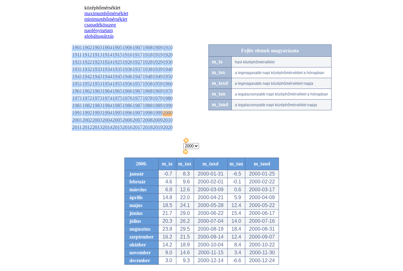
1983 (97, 105)
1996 (127, 112)
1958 (148, 83)
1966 (127, 91)
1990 (168, 105)
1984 (107, 105)
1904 (107, 47)
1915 (117, 54)
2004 (107, 120)
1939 (158, 69)
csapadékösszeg (100, 24)
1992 (87, 112)
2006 (127, 120)
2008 (148, 120)
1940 (168, 69)
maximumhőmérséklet (106, 13)
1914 (107, 54)
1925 (117, 62)
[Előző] (185, 141)
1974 (107, 98)
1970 (168, 91)
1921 (77, 62)
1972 (87, 98)
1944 (107, 76)
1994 (107, 112)
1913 (97, 54)
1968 (148, 91)
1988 (148, 105)
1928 (148, 62)
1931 (77, 69)
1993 (97, 112)
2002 (87, 120)
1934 (107, 69)
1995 (117, 112)
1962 (87, 91)
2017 (138, 127)
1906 (127, 47)
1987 (138, 105)
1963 (97, 91)
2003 (97, 120)
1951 (77, 83)
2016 (127, 127)
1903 (97, 47)
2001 (77, 120)
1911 (77, 54)
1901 (77, 47)
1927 (138, 62)
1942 (87, 76)
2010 (168, 120)
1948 (148, 76)
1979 (158, 98)
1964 (107, 91)
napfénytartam (98, 30)
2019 (158, 127)
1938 (148, 69)
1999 (158, 112)
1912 (87, 54)
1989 (158, 105)
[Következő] (185, 152)
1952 (87, 83)
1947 (138, 76)
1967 (138, 91)
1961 (77, 91)
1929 (158, 62)
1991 (77, 112)
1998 (148, 112)
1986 (127, 105)
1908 (148, 47)
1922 (87, 62)
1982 (87, 105)
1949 (158, 76)
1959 (158, 83)
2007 (138, 120)
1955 (117, 83)
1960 (168, 83)
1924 (107, 62)
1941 (77, 76)
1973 (97, 98)
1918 (148, 54)
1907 (138, 47)
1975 (117, 98)
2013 (97, 127)
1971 (77, 98)
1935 (117, 69)
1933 (97, 69)
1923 (97, 62)
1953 (97, 83)
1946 (127, 76)
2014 (107, 127)
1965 (117, 91)
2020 (168, 127)
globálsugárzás (99, 36)
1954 (107, 83)
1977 (138, 98)
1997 (138, 112)
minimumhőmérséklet (105, 19)
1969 (158, 91)
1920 (168, 54)
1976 (127, 98)
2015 (117, 127)
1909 (158, 47)
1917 (138, 54)
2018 (148, 127)
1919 (158, 54)
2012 (87, 127)
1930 (168, 62)
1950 (168, 76)
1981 (77, 105)
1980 (168, 98)
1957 (138, 83)
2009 (158, 120)
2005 (117, 120)
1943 (97, 76)
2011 (77, 127)
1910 (168, 47)
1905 (117, 47)
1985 (117, 105)
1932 (87, 69)
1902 (87, 47)
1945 (117, 76)
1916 (127, 54)
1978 (148, 98)
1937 (138, 69)
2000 (168, 112)
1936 (127, 69)
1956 (127, 83)
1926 (127, 62)
